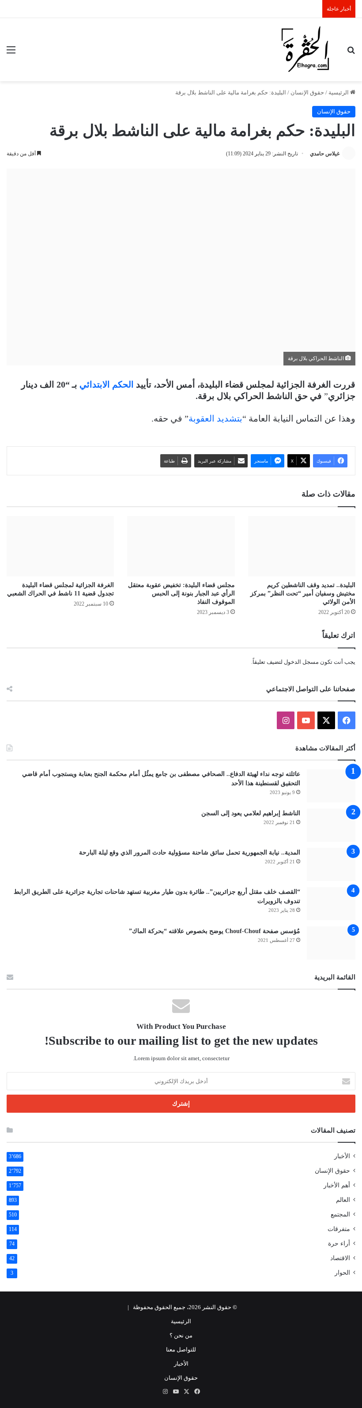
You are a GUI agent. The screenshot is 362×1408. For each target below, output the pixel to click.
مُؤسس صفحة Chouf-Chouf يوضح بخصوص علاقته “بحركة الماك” (214, 931)
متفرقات (339, 1229)
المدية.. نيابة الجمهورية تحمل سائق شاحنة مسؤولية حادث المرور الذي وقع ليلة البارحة (189, 852)
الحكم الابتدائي (106, 384)
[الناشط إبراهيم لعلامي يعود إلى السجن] (331, 825)
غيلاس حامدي (324, 154)
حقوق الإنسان (307, 92)
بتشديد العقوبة (215, 418)
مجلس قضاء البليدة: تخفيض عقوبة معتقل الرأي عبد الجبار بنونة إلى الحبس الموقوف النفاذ (181, 593)
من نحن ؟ (181, 1335)
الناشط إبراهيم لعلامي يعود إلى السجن (250, 813)
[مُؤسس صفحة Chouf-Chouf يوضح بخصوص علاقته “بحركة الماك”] (331, 943)
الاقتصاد (340, 1258)
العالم (343, 1200)
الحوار (342, 1272)
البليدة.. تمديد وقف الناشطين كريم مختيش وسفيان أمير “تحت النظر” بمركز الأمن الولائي (302, 593)
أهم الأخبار (337, 1185)
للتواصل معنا (181, 1349)
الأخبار (342, 1156)
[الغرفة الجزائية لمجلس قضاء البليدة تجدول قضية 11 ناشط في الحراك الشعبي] (60, 546)
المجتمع (340, 1214)
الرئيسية (339, 92)
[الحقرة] (305, 49)
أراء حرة (339, 1243)
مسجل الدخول (301, 662)
